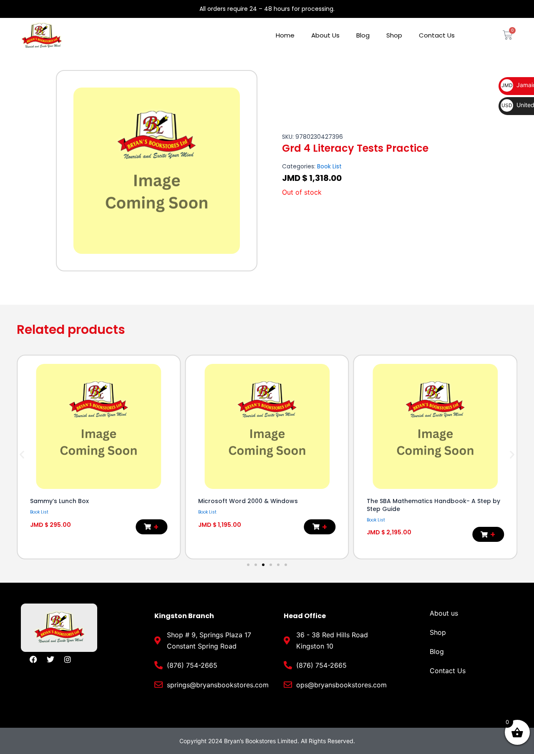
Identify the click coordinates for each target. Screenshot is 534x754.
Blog (363, 35)
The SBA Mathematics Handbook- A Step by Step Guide (433, 505)
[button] (22, 454)
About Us (325, 35)
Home (285, 35)
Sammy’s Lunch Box (59, 501)
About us (444, 613)
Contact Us (437, 35)
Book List (329, 166)
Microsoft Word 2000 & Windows (248, 501)
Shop (394, 35)
